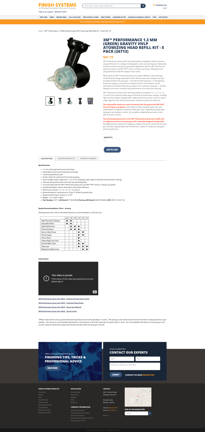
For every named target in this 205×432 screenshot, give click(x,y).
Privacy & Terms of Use (78, 421)
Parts (154, 17)
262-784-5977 (112, 410)
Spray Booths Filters (44, 413)
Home (40, 31)
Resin (72, 400)
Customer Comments (77, 415)
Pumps (52, 17)
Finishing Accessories (45, 405)
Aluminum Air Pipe (119, 17)
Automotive (74, 395)
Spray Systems (105, 17)
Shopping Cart (161, 5)
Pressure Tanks (61, 17)
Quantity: (108, 137)
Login (165, 8)
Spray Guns (43, 17)
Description (46, 158)
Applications (163, 17)
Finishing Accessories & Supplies (139, 17)
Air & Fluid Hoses (75, 17)
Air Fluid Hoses (43, 400)
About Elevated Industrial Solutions (82, 418)
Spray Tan (74, 402)
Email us (105, 415)
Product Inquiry (88, 158)
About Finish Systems (77, 410)
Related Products (66, 158)
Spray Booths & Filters (91, 17)
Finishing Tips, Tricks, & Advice (80, 413)
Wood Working (75, 392)
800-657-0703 (60, 12)
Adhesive (74, 397)
